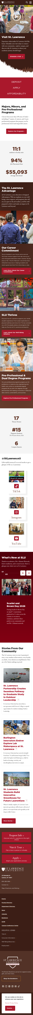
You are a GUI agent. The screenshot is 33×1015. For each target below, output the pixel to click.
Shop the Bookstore (11, 978)
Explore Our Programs (16, 131)
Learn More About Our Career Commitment (14, 271)
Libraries (4, 914)
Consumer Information (8, 938)
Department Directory (8, 906)
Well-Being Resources (8, 941)
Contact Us (5, 885)
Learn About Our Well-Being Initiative (14, 333)
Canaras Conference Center (10, 925)
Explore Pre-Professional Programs (16, 398)
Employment (5, 945)
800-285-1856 (6, 881)
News (3, 910)
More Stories (8, 821)
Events (4, 899)
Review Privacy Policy (11, 1003)
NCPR (3, 921)
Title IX (4, 934)
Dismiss (9, 1008)
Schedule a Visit (15, 56)
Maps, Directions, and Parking (10, 888)
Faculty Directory (7, 902)
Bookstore (5, 918)
